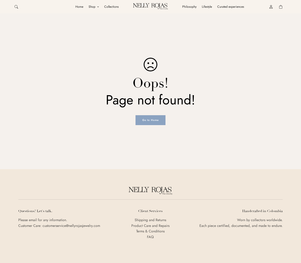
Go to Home (150, 120)
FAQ (150, 236)
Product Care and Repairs (150, 225)
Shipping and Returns (150, 219)
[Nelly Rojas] (150, 6)
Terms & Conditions (150, 231)
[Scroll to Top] (292, 239)
